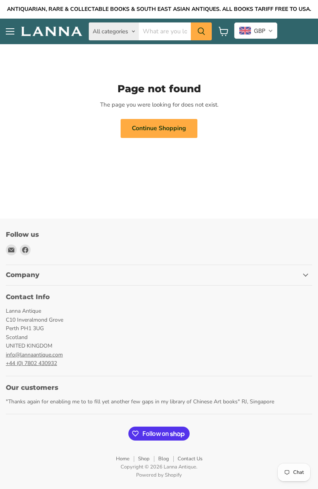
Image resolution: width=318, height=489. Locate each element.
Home (123, 458)
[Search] (201, 31)
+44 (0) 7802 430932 (31, 363)
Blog (163, 458)
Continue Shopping (159, 128)
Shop (144, 458)
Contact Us (190, 458)
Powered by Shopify (159, 475)
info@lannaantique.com (34, 354)
